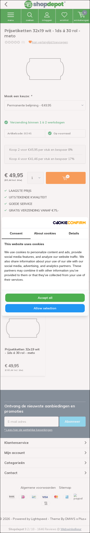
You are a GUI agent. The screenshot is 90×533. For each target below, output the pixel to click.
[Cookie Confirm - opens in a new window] (69, 222)
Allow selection (45, 308)
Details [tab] (74, 233)
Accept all (45, 298)
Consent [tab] (16, 233)
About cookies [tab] (45, 233)
